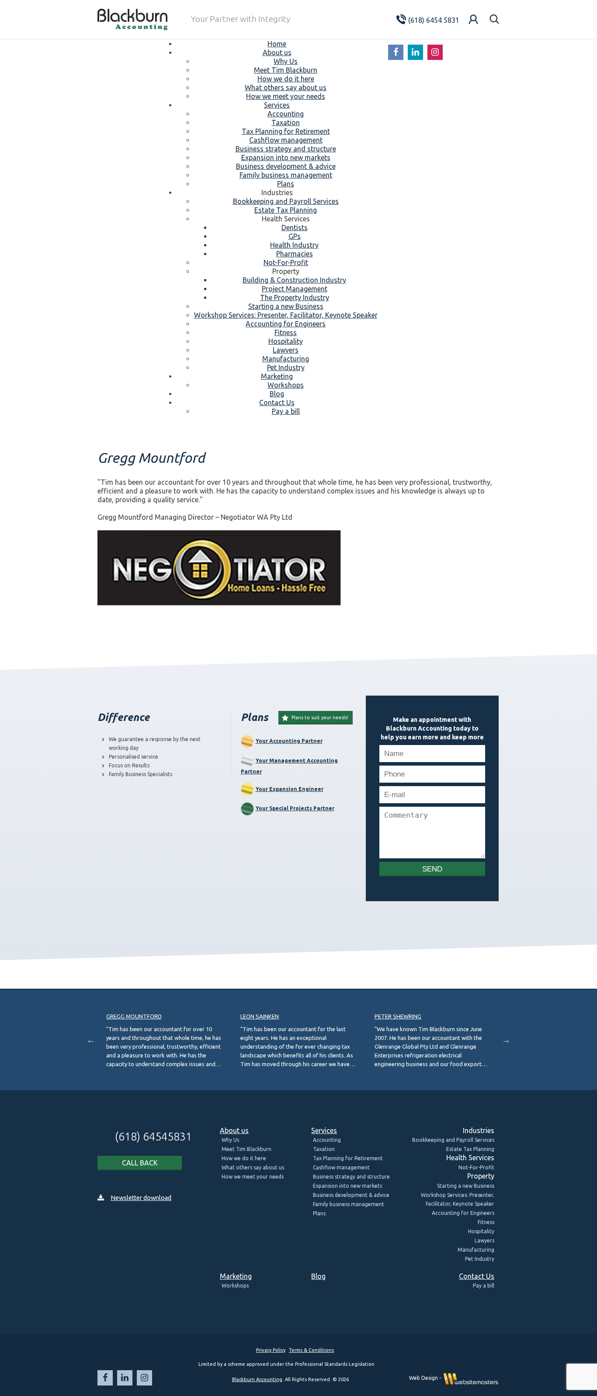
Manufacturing (476, 1250)
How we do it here (244, 1158)
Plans (319, 1213)
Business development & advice (351, 1195)
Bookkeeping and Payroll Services (453, 1140)
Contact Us (476, 1276)
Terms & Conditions (311, 1350)
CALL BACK (140, 1163)
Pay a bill (483, 1285)
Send (432, 868)
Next (506, 1040)
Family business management (348, 1204)
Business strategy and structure (351, 1176)
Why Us (230, 1140)
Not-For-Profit (476, 1167)
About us (234, 1130)
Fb (395, 52)
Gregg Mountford (134, 1016)
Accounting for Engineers (463, 1213)
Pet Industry (479, 1259)
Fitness (486, 1222)
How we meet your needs (253, 1176)
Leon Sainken (259, 1016)
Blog (318, 1276)
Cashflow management (341, 1167)
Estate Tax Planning (470, 1149)
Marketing (236, 1276)
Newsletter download (141, 1197)
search (494, 19)
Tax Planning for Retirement (348, 1158)
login (473, 19)
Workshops (235, 1285)
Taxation (324, 1149)
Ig (435, 52)
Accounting (327, 1140)
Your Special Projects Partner (295, 808)
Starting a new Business (465, 1186)
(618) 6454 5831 (426, 20)
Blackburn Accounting (257, 1379)
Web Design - (425, 1378)
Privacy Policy (270, 1350)
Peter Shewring (398, 1016)
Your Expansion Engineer (289, 789)
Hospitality (481, 1231)
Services (324, 1130)
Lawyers (484, 1240)
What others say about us (253, 1167)
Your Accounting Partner (289, 741)
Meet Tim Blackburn (246, 1149)
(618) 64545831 (148, 1136)
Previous (91, 1040)
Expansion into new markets (347, 1186)
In (415, 52)
